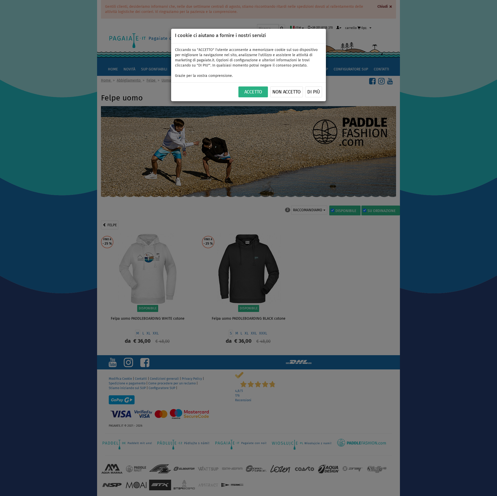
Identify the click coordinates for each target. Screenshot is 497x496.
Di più (313, 92)
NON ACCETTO (286, 92)
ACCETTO (253, 92)
